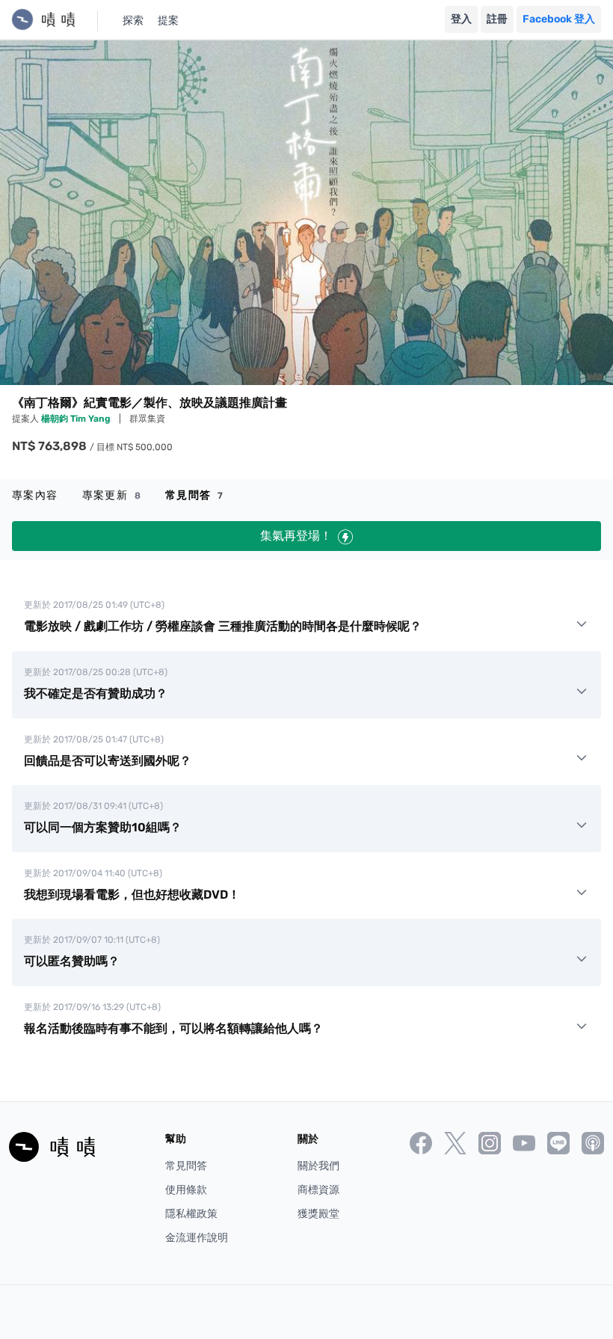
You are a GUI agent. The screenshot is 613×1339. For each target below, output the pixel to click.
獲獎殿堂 (318, 1213)
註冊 (497, 19)
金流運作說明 (196, 1237)
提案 (168, 20)
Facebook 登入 (559, 19)
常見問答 (194, 495)
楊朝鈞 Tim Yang (77, 418)
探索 (133, 20)
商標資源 (318, 1189)
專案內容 (35, 495)
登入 (461, 19)
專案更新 (111, 495)
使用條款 (186, 1189)
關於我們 (318, 1166)
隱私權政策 (191, 1213)
